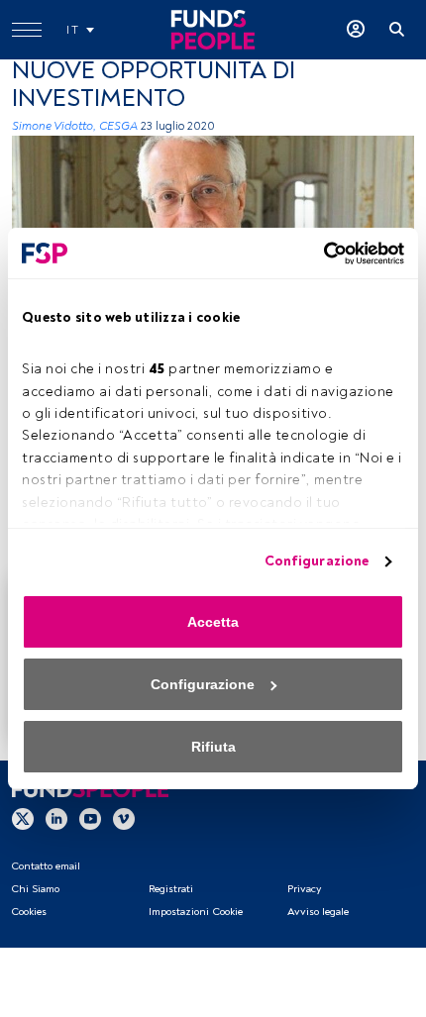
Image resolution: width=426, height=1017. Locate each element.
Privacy (304, 888)
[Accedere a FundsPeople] (356, 30)
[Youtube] (90, 818)
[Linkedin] (56, 818)
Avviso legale (318, 911)
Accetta (213, 622)
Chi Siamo (35, 888)
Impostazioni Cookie (196, 911)
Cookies (29, 911)
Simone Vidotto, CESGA (75, 126)
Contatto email (45, 866)
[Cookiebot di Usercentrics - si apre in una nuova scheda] (317, 253)
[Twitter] (23, 818)
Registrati (171, 888)
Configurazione (317, 561)
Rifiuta (213, 747)
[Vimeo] (124, 818)
